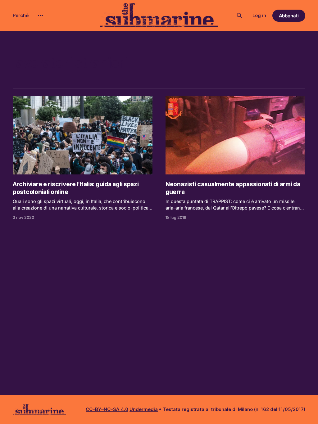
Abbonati (289, 16)
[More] (40, 15)
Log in (259, 15)
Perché (21, 15)
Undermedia (143, 409)
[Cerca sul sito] (239, 15)
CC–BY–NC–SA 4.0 (107, 409)
